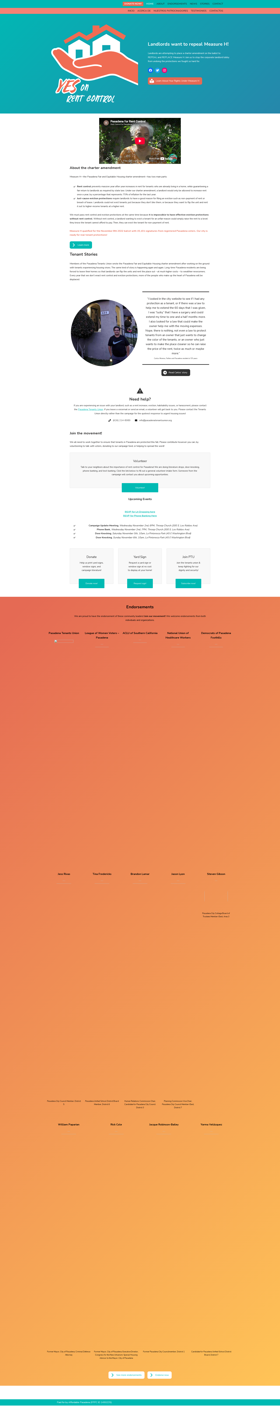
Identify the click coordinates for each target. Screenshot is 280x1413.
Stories (205, 3)
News (193, 3)
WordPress (83, 1409)
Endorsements (177, 3)
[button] (175, 81)
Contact (217, 3)
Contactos (216, 10)
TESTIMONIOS (198, 10)
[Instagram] (164, 70)
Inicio (131, 10)
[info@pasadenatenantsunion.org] (153, 420)
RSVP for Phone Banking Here (140, 515)
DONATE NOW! (133, 3)
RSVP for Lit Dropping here (140, 511)
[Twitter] (157, 70)
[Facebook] (150, 70)
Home (150, 3)
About (160, 3)
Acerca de (144, 10)
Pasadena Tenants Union (90, 409)
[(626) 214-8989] (119, 420)
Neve (59, 1409)
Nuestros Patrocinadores (171, 10)
